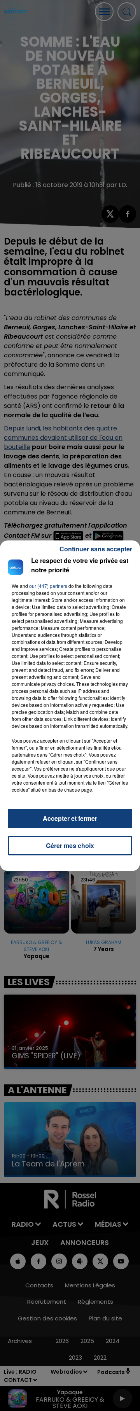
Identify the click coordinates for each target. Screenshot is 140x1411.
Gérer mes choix (70, 845)
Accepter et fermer (70, 818)
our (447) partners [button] (48, 585)
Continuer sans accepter (96, 548)
